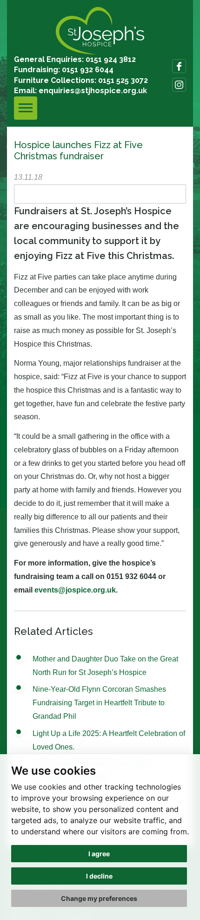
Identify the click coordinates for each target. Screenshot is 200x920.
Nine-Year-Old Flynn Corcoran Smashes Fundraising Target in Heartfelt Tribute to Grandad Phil (99, 702)
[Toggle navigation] (25, 108)
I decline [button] (99, 876)
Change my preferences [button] (99, 898)
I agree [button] (99, 854)
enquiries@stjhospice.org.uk (93, 90)
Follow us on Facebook (179, 66)
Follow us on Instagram (179, 85)
